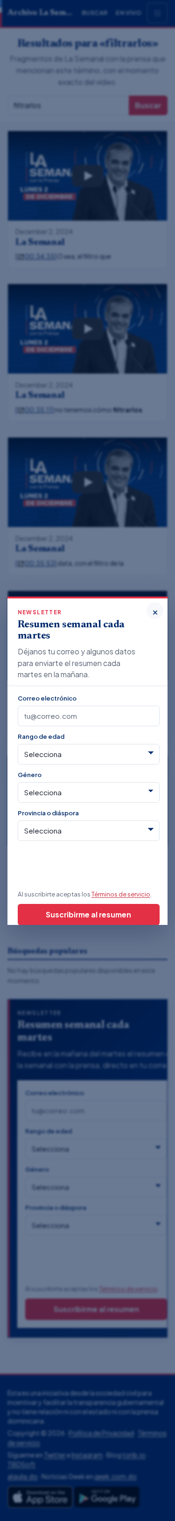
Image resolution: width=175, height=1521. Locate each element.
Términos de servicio (120, 894)
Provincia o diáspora (48, 813)
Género (30, 774)
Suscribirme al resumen (88, 914)
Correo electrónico (47, 698)
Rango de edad (41, 736)
